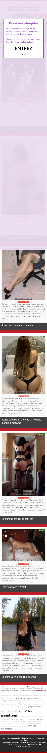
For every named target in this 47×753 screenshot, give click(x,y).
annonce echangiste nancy (14, 705)
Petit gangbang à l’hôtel (14, 587)
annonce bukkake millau (12, 707)
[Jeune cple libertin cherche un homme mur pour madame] (23, 365)
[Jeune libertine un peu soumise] (23, 274)
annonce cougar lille (7, 698)
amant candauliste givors (15, 719)
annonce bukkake (22, 697)
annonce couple (6, 703)
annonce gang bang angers (20, 723)
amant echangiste (6, 695)
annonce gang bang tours (27, 721)
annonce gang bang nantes (25, 716)
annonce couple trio (27, 701)
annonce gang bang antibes (31, 707)
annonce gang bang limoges (9, 711)
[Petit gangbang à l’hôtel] (23, 546)
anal (26, 726)
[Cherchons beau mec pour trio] (23, 465)
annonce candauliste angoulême (33, 705)
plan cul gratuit (41, 690)
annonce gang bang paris (20, 695)
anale (3, 707)
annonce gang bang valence (20, 703)
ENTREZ (23, 48)
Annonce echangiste (11, 738)
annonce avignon (14, 721)
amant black (5, 721)
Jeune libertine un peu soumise (18, 325)
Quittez (23, 54)
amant (40, 719)
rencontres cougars (29, 687)
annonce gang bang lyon (16, 726)
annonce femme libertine (37, 695)
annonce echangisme (29, 719)
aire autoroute (37, 701)
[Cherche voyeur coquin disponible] (23, 625)
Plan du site (20, 746)
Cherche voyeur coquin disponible (19, 677)
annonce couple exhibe (19, 729)
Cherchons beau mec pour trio (17, 519)
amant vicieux (33, 723)
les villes (28, 746)
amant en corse (16, 701)
